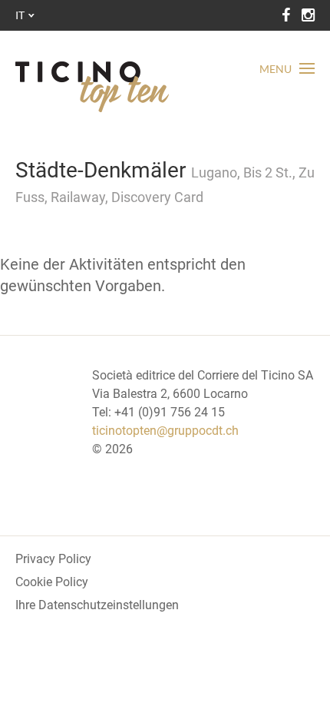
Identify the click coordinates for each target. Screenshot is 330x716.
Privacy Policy (53, 559)
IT (20, 15)
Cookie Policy (51, 582)
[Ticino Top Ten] (92, 86)
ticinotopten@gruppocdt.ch (165, 430)
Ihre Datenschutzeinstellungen (97, 605)
